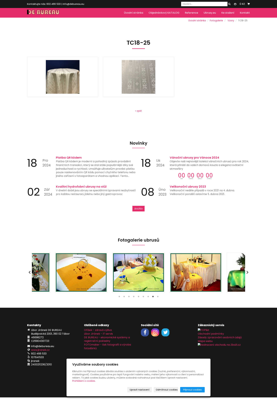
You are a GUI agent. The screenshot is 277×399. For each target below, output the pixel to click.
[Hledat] (229, 4)
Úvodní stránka (133, 13)
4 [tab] (133, 297)
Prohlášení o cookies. (84, 381)
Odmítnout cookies (167, 389)
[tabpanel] (138, 272)
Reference (191, 13)
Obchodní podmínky (211, 334)
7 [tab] (148, 297)
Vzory (231, 20)
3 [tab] (128, 297)
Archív (138, 208)
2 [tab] (124, 297)
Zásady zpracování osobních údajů (220, 337)
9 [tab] (157, 297)
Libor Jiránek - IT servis (98, 334)
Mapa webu (205, 341)
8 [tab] (153, 297)
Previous (29, 272)
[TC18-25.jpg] (62, 77)
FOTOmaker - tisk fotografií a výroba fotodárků (107, 346)
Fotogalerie (216, 20)
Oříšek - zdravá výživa (98, 330)
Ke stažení (227, 13)
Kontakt (245, 13)
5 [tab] (138, 297)
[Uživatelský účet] (235, 4)
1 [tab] (119, 297)
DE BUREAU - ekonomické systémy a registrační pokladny (107, 339)
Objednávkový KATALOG (164, 13)
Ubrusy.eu (210, 13)
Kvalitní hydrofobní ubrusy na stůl (81, 187)
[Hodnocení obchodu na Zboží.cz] (219, 344)
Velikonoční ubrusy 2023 (188, 187)
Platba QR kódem (69, 158)
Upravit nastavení (139, 389)
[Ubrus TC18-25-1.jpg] (138, 77)
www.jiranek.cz (40, 350)
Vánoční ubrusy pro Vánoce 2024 (194, 158)
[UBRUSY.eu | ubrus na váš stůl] (43, 12)
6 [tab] (143, 297)
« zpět (138, 110)
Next (247, 272)
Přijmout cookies (192, 389)
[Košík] (248, 4)
